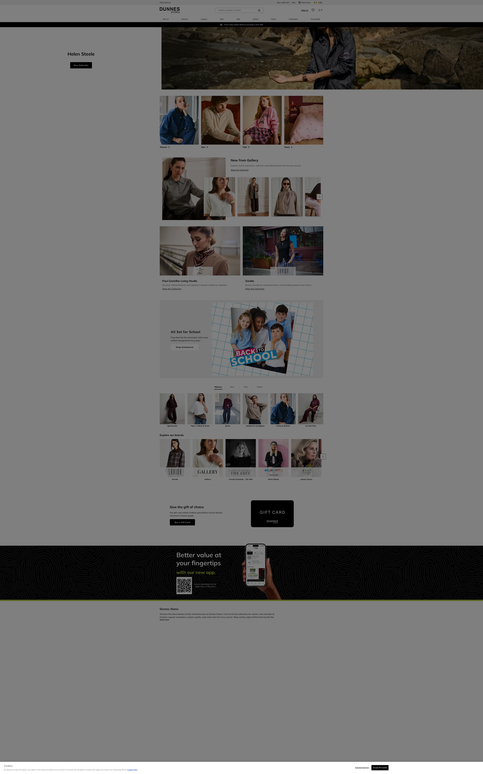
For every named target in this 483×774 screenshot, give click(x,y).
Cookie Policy (132, 770)
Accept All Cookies (380, 768)
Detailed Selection (362, 768)
